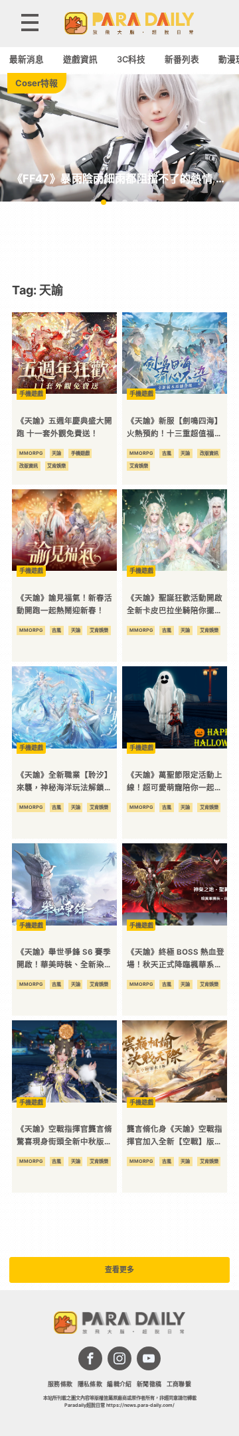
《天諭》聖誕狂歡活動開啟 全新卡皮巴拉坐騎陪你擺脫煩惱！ (174, 605)
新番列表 (182, 59)
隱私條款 (90, 1384)
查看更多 (119, 1270)
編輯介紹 (119, 1384)
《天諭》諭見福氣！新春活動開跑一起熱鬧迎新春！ (64, 604)
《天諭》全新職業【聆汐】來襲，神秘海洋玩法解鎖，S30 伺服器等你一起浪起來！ (64, 782)
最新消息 (26, 59)
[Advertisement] (119, 242)
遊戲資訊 (80, 59)
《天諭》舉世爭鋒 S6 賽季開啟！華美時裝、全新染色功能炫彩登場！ (64, 959)
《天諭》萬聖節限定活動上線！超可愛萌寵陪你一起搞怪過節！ (174, 782)
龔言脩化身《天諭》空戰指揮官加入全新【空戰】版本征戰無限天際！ (174, 1136)
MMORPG (30, 453)
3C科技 (131, 59)
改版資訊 (28, 466)
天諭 (56, 453)
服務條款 (60, 1384)
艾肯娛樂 (56, 466)
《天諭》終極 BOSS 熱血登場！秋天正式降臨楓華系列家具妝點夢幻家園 (175, 959)
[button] (93, 202)
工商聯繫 (179, 1384)
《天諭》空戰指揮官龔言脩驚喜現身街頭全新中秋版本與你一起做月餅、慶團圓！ (64, 1136)
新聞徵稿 (149, 1384)
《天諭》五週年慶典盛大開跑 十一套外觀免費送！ (64, 427)
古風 (166, 453)
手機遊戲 (80, 453)
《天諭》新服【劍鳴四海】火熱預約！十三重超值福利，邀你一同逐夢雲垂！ (174, 428)
